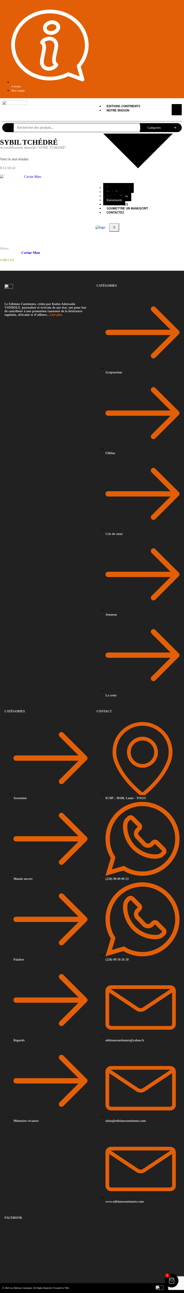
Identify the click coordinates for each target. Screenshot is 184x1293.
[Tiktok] (174, 9)
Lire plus (56, 314)
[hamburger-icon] (177, 109)
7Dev (66, 1288)
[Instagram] (180, 9)
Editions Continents (123, 106)
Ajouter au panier (38, 245)
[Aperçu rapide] (23, 245)
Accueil (5, 147)
